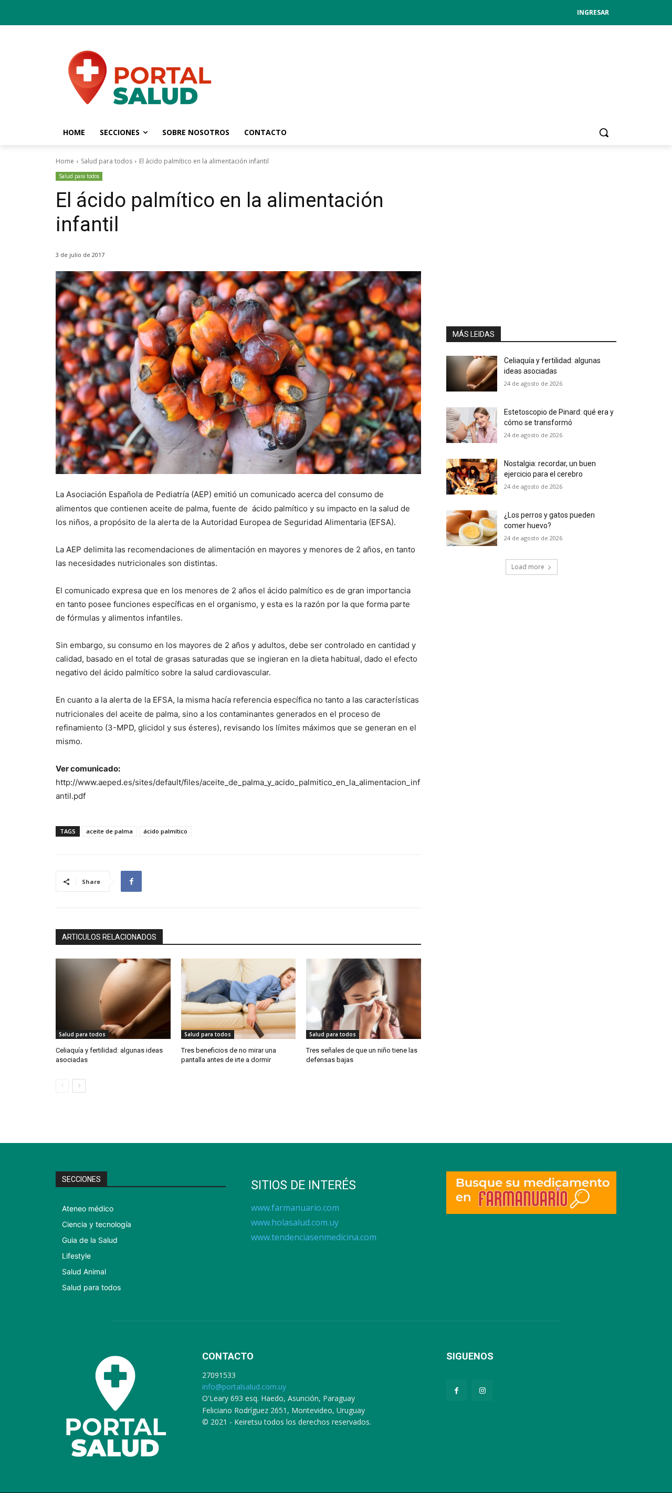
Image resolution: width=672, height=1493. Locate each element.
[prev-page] (62, 1086)
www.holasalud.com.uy (295, 1222)
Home (65, 161)
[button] (603, 132)
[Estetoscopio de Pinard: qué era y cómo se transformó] (471, 425)
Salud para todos (106, 161)
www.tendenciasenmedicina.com (313, 1237)
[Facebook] (131, 881)
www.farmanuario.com (295, 1207)
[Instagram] (482, 1390)
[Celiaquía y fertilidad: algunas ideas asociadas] (113, 999)
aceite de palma (109, 831)
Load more (527, 566)
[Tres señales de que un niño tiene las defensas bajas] (363, 999)
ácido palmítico (165, 831)
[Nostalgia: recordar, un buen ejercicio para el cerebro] (471, 477)
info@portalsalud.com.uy (244, 1387)
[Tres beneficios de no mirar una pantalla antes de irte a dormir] (238, 999)
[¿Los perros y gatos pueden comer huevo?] (471, 528)
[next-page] (79, 1086)
